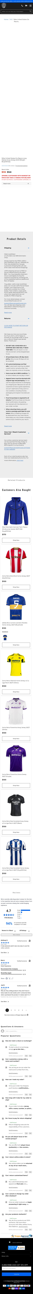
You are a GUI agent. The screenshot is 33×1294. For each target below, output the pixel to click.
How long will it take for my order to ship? (18, 1099)
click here (20, 460)
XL (15, 199)
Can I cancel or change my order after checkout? (17, 1195)
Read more (6, 183)
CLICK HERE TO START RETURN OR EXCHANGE (16, 326)
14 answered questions (21, 165)
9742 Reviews (10, 918)
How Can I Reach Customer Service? (15, 433)
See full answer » (13, 1053)
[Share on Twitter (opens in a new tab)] (10, 978)
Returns (7, 318)
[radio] (24, 910)
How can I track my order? (14, 1079)
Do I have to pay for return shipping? (18, 1118)
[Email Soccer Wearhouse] (16, 1262)
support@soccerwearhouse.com (15, 303)
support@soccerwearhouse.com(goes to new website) (17, 448)
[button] (26, 1056)
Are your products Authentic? (15, 1214)
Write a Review (16, 934)
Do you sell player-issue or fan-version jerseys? (16, 1138)
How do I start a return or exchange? (18, 1041)
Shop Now (16, 540)
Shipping (7, 248)
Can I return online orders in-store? (17, 1157)
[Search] (30, 11)
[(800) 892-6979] (22, 6)
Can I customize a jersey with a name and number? (16, 1060)
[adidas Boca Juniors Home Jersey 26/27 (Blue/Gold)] (5, 638)
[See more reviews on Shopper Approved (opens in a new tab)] (12, 978)
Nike (7, 169)
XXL (20, 199)
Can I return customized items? (16, 1175)
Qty (3, 204)
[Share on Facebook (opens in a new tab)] (7, 978)
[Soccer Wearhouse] (3, 5)
